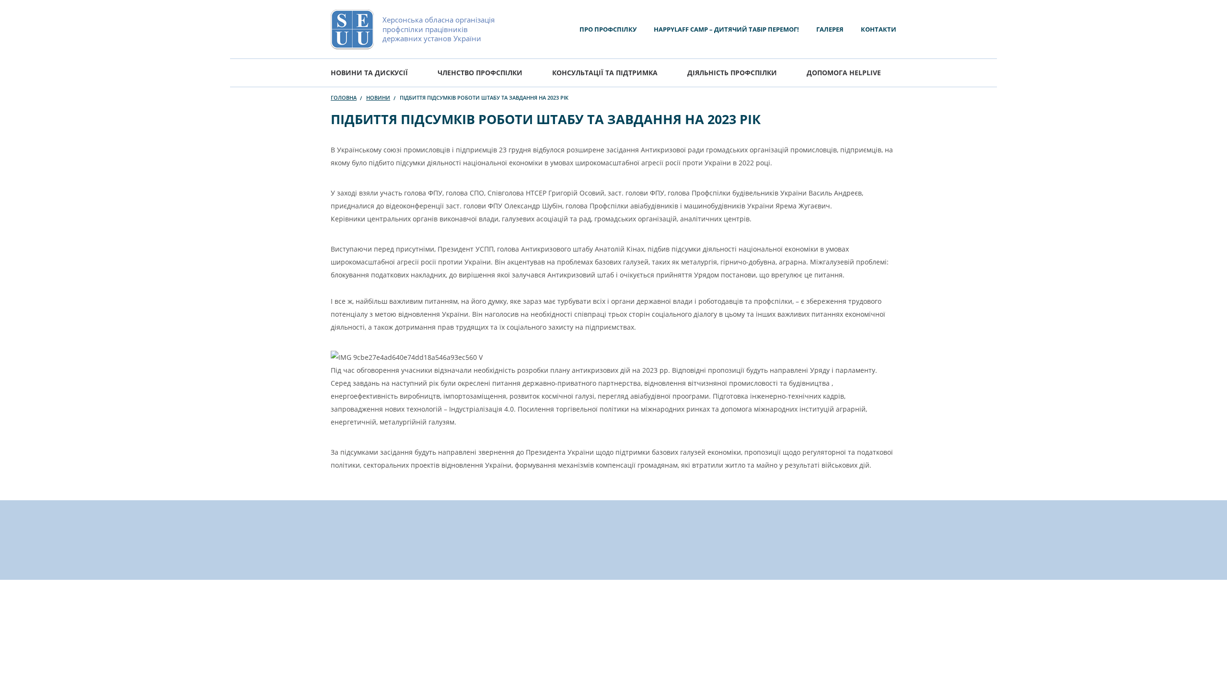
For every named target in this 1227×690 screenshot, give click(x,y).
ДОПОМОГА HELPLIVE (844, 72)
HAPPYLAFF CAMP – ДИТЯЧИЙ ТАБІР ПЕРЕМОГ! (726, 29)
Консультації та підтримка (605, 72)
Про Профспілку (608, 29)
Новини (378, 97)
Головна (344, 97)
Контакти (878, 29)
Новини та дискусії (369, 72)
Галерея (830, 29)
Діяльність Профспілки (732, 72)
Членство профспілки (480, 72)
